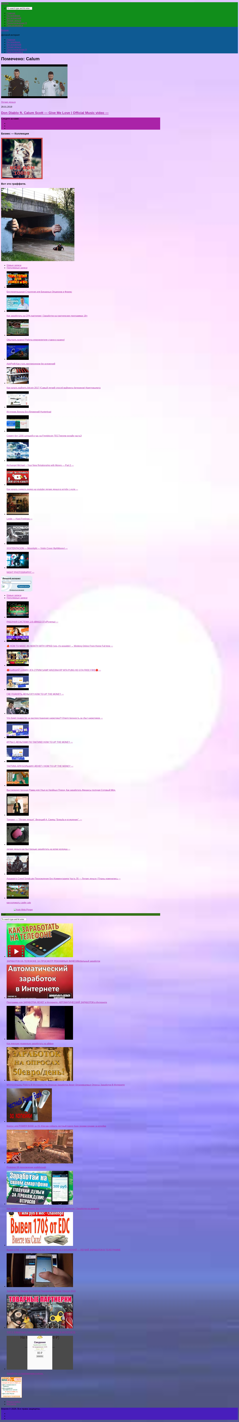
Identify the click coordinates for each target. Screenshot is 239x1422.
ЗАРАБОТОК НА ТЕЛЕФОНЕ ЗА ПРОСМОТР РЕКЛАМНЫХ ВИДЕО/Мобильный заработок (53, 961)
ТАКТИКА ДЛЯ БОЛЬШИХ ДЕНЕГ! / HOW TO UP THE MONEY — (40, 766)
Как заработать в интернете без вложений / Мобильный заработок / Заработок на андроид (53, 1208)
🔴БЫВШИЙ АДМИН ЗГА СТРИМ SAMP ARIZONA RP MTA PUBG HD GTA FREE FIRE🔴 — (54, 670)
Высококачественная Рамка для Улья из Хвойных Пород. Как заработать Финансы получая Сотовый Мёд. (61, 790)
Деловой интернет (11, 578)
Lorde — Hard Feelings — (19, 519)
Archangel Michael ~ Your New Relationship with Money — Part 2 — (40, 465)
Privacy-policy (13, 1401)
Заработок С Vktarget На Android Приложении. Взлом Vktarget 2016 (41, 1291)
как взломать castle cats (19, 902)
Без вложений (14, 18)
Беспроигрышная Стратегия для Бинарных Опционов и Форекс (39, 292)
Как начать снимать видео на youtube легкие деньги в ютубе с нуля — (42, 489)
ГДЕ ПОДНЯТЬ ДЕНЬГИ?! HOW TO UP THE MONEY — (35, 694)
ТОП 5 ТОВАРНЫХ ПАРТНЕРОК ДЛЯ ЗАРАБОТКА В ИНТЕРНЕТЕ (41, 1332)
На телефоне (13, 15)
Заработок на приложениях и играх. (25, 1373)
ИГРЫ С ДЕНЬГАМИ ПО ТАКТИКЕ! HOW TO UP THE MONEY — (40, 742)
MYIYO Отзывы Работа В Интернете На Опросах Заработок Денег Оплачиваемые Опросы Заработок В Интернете (66, 1085)
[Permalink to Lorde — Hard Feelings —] (18, 514)
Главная (11, 13)
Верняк (5, 3)
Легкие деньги (14, 20)
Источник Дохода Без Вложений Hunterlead (29, 412)
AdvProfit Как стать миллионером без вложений (31, 364)
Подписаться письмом (17, 590)
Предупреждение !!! (17, 23)
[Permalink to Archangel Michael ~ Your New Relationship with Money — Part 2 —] (18, 460)
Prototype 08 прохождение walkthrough (26, 1167)
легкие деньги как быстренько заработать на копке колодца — (38, 849)
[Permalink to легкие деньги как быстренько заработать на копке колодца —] (18, 844)
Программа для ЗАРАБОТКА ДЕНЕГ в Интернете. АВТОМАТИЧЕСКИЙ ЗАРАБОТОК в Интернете (57, 1002)
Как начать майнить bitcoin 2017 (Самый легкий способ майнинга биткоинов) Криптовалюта (54, 388)
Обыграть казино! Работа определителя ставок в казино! (36, 340)
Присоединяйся (15, 25)
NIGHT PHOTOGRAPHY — (20, 572)
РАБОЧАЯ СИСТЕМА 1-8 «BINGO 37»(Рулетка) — (32, 622)
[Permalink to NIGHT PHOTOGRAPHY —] (18, 567)
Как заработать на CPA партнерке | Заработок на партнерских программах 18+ (47, 316)
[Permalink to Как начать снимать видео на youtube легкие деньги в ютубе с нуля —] (18, 484)
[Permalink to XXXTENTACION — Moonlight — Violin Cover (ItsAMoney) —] (18, 543)
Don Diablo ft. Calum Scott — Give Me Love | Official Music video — (55, 113)
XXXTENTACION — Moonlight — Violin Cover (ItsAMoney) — (37, 548)
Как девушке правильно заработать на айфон (30, 1043)
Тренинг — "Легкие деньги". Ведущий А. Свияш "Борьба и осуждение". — (44, 819)
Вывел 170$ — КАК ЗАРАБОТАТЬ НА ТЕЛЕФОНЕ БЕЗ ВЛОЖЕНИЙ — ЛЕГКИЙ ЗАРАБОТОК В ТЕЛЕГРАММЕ (64, 1250)
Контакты (11, 1404)
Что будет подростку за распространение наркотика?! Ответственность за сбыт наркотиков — (55, 718)
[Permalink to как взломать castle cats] (18, 898)
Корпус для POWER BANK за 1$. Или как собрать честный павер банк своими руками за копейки (56, 1126)
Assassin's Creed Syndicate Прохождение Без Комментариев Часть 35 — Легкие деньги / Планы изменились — (64, 878)
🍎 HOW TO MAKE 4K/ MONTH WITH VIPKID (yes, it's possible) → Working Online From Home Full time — (60, 646)
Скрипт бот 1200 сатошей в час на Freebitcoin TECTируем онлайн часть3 (44, 436)
